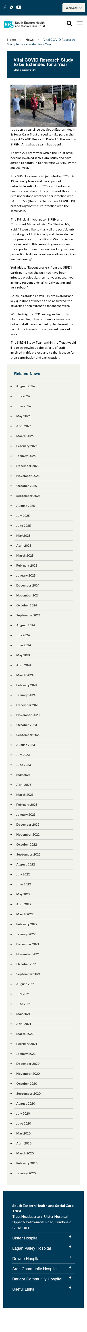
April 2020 (23, 1143)
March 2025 (24, 555)
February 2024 (26, 685)
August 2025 (25, 505)
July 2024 (23, 635)
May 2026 (23, 416)
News (29, 39)
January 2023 (25, 814)
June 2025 (23, 525)
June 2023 (23, 765)
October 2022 (26, 844)
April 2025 (23, 545)
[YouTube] (19, 7)
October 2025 (26, 486)
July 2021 (23, 994)
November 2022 (27, 834)
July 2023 (23, 755)
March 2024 (24, 675)
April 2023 (23, 784)
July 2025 (23, 515)
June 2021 (23, 1004)
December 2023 (27, 705)
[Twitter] (11, 7)
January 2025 (25, 575)
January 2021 (25, 1053)
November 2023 (27, 715)
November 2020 (27, 1073)
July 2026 (23, 396)
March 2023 (24, 794)
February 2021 (26, 1043)
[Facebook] (5, 7)
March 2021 (24, 1034)
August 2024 (25, 625)
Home (11, 39)
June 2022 (23, 884)
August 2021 (25, 984)
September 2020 (28, 1093)
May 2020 (23, 1133)
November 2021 (27, 954)
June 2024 (23, 645)
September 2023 (28, 735)
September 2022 (28, 854)
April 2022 (23, 904)
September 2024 (28, 615)
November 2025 (27, 476)
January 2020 (25, 1173)
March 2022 (24, 914)
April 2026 (23, 426)
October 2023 (26, 725)
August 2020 (25, 1103)
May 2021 (23, 1014)
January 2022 (25, 934)
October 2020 (26, 1083)
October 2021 (26, 964)
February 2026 (26, 446)
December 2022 (27, 824)
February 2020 (26, 1163)
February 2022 (26, 924)
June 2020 (23, 1123)
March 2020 (24, 1153)
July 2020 (23, 1113)
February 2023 (26, 804)
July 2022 (23, 874)
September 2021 (28, 974)
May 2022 (23, 894)
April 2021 (23, 1024)
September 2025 (28, 496)
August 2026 (25, 386)
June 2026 (23, 406)
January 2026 (25, 456)
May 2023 (23, 774)
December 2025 (27, 466)
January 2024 (25, 695)
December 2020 (27, 1063)
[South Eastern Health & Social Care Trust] (24, 23)
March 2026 (24, 436)
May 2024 (23, 655)
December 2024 (27, 585)
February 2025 (26, 565)
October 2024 (26, 605)
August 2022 (25, 864)
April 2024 (23, 665)
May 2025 (23, 535)
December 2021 (27, 944)
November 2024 (27, 595)
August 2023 (25, 745)
